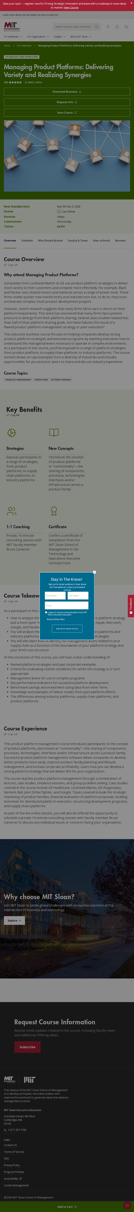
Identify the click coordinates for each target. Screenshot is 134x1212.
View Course (71, 7)
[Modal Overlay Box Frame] (67, 606)
